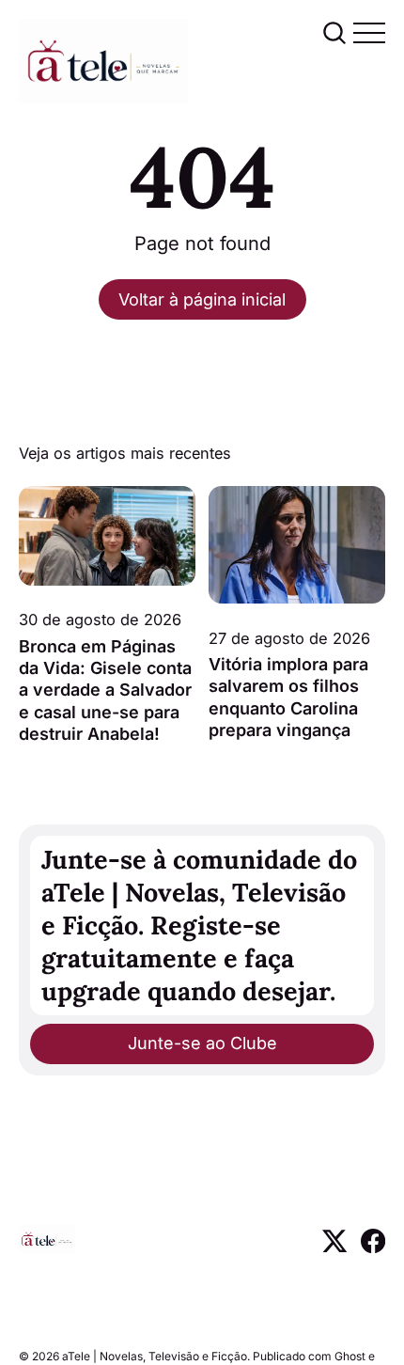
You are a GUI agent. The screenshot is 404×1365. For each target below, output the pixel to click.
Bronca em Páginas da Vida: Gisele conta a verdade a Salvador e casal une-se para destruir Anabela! (105, 690)
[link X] (334, 1246)
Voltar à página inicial (202, 299)
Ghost (349, 1356)
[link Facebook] (373, 1246)
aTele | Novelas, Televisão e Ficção (154, 1356)
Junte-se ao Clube (202, 1043)
